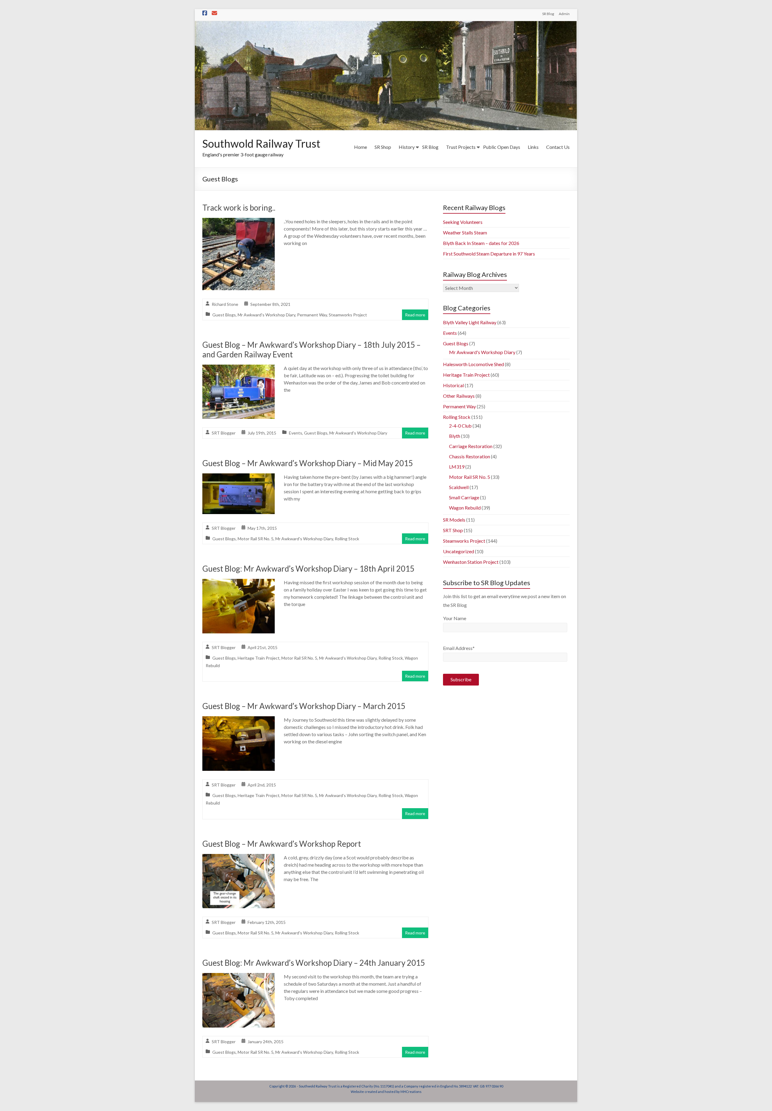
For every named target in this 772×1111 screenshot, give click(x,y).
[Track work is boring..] (238, 222)
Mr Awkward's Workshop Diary (266, 314)
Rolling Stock (347, 538)
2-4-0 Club (460, 425)
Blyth (454, 436)
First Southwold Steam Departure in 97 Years (489, 253)
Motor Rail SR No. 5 (256, 538)
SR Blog (548, 13)
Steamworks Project (348, 314)
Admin (564, 13)
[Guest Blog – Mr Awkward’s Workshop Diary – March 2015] (238, 720)
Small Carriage (464, 497)
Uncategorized (458, 551)
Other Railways (459, 396)
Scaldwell (459, 487)
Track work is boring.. (238, 207)
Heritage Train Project (259, 658)
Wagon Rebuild (465, 507)
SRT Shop (453, 530)
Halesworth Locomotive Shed (473, 364)
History (407, 147)
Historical (453, 385)
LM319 (456, 466)
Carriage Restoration (470, 446)
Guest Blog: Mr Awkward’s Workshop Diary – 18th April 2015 (308, 568)
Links (533, 147)
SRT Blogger (224, 432)
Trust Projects (461, 147)
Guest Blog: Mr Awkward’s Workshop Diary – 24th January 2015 (313, 963)
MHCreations (411, 1092)
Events (295, 432)
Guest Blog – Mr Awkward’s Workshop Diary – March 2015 (303, 706)
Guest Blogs (224, 314)
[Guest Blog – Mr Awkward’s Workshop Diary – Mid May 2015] (238, 477)
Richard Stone (225, 304)
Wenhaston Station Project (470, 562)
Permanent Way (312, 314)
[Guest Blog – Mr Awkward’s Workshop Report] (238, 858)
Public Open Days (501, 147)
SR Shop (383, 147)
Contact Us (558, 147)
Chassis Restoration (469, 456)
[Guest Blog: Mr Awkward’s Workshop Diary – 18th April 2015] (238, 583)
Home (360, 147)
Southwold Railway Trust (261, 143)
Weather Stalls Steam (465, 232)
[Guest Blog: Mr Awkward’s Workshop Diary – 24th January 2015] (238, 977)
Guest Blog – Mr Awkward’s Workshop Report (281, 844)
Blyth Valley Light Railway (469, 322)
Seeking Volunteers (462, 222)
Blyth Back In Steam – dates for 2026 (481, 243)
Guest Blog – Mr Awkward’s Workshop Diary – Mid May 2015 (307, 463)
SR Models (454, 520)
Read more (415, 314)
